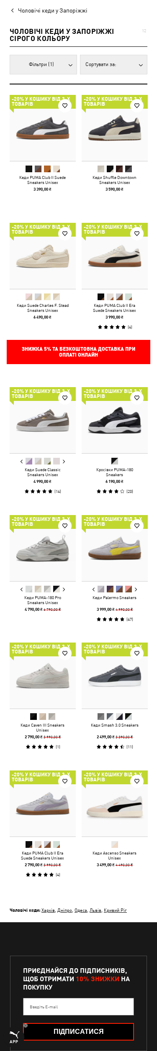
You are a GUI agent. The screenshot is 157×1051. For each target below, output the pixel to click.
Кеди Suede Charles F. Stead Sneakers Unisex (43, 307)
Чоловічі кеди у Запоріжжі (53, 10)
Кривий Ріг (115, 910)
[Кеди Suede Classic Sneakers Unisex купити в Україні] (43, 420)
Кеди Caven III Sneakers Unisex (42, 727)
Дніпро (64, 910)
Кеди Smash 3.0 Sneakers (114, 724)
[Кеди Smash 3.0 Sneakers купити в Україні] (115, 676)
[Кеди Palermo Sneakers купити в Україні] (115, 548)
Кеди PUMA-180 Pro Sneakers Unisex (42, 599)
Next (63, 461)
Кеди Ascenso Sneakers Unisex (114, 855)
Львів (95, 910)
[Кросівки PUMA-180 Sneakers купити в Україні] (115, 420)
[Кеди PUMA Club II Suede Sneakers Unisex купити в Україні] (43, 128)
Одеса (81, 910)
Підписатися (79, 1031)
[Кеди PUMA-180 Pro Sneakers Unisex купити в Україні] (43, 548)
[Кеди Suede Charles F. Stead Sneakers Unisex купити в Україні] (43, 256)
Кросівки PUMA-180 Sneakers (114, 472)
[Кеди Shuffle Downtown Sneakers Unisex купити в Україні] (115, 128)
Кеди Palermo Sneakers (114, 596)
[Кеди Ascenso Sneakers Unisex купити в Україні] (115, 803)
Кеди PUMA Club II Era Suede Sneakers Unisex (114, 307)
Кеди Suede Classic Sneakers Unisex (43, 472)
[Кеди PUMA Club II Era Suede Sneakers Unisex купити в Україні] (115, 256)
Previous (21, 461)
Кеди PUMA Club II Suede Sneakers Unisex (42, 180)
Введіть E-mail (44, 1006)
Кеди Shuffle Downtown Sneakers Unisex (114, 180)
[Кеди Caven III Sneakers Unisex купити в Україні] (43, 676)
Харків (48, 910)
